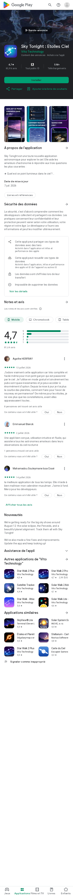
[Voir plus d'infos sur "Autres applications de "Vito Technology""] (66, 559)
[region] (36, 66)
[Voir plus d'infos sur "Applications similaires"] (66, 613)
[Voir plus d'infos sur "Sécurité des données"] (66, 204)
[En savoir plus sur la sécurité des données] (18, 291)
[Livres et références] (20, 195)
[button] (38, 68)
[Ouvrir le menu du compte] (67, 5)
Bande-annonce (36, 30)
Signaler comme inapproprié (25, 661)
